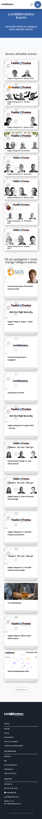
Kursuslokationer (10, 765)
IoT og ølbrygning (14, 603)
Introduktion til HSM (16, 393)
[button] (37, 4)
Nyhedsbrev (8, 769)
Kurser (6, 733)
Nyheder (7, 756)
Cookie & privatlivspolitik (13, 746)
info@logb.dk (11, 792)
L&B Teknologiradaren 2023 (18, 671)
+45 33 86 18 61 (12, 788)
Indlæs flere (21, 689)
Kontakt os (8, 784)
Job (5, 761)
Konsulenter (8, 737)
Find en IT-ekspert (11, 741)
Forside (7, 729)
